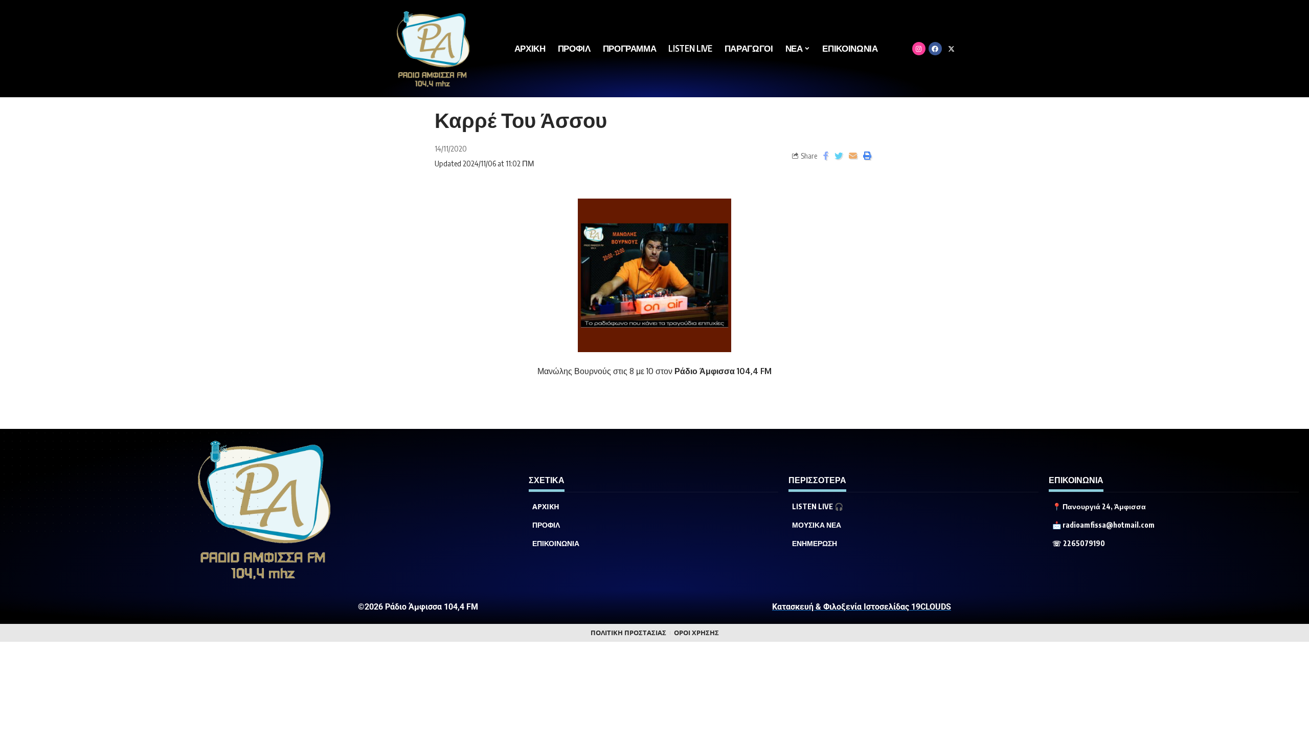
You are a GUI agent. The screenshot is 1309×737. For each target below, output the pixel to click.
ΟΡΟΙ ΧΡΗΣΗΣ (696, 633)
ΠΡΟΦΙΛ (546, 525)
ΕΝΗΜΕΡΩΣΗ (814, 543)
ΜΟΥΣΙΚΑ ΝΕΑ (816, 525)
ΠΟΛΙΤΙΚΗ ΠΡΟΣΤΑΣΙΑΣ (628, 633)
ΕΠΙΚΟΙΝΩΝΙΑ (555, 543)
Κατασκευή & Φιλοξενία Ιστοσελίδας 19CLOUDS (861, 607)
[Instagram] (919, 48)
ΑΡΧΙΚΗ (545, 507)
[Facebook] (935, 48)
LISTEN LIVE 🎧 (817, 507)
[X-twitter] (951, 48)
